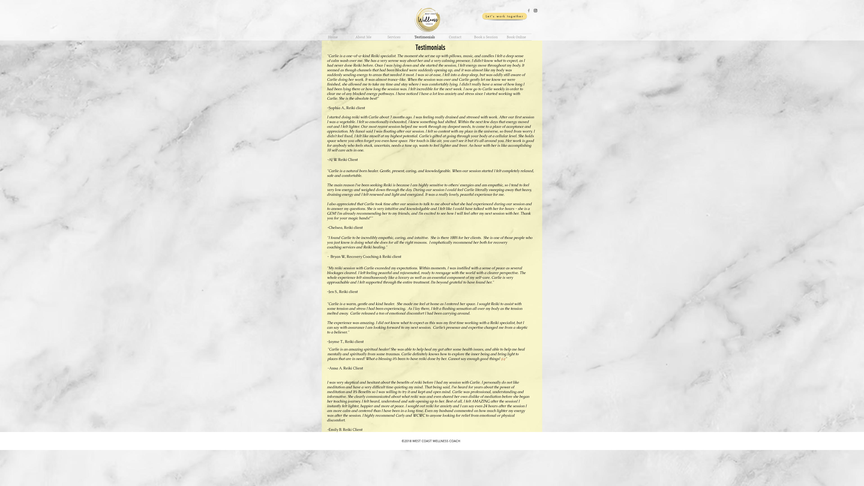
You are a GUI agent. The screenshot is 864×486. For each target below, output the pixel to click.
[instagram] (535, 10)
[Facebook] (528, 10)
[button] (394, 37)
